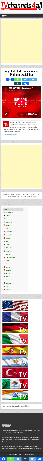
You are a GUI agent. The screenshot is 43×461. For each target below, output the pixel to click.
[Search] (41, 16)
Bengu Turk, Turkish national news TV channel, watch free (21, 73)
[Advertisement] (21, 41)
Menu (5, 16)
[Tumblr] (17, 83)
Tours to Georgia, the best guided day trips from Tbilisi (21, 194)
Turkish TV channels (10, 134)
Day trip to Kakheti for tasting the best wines (21, 196)
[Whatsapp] (17, 79)
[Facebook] (10, 79)
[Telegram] (25, 79)
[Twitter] (33, 79)
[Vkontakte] (25, 83)
